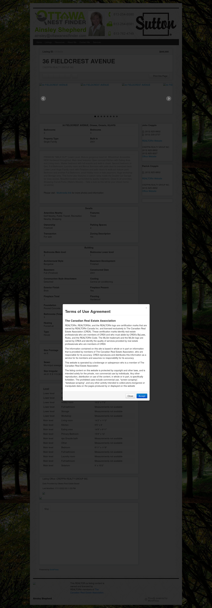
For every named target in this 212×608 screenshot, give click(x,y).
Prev (43, 98)
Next (168, 98)
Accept (142, 395)
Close (130, 395)
